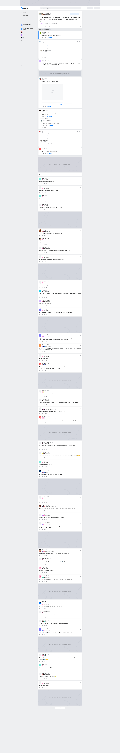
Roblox (46, 621)
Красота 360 (48, 231)
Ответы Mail (48, 346)
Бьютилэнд (48, 14)
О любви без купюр (49, 506)
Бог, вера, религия (49, 655)
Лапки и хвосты (48, 392)
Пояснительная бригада (51, 364)
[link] (60, 181)
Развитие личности (49, 409)
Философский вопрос (49, 336)
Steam (46, 472)
